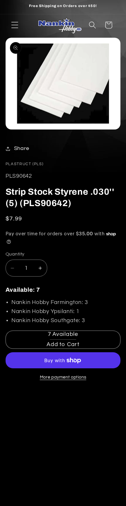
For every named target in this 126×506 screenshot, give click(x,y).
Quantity (15, 254)
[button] (15, 25)
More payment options (63, 377)
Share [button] (21, 148)
